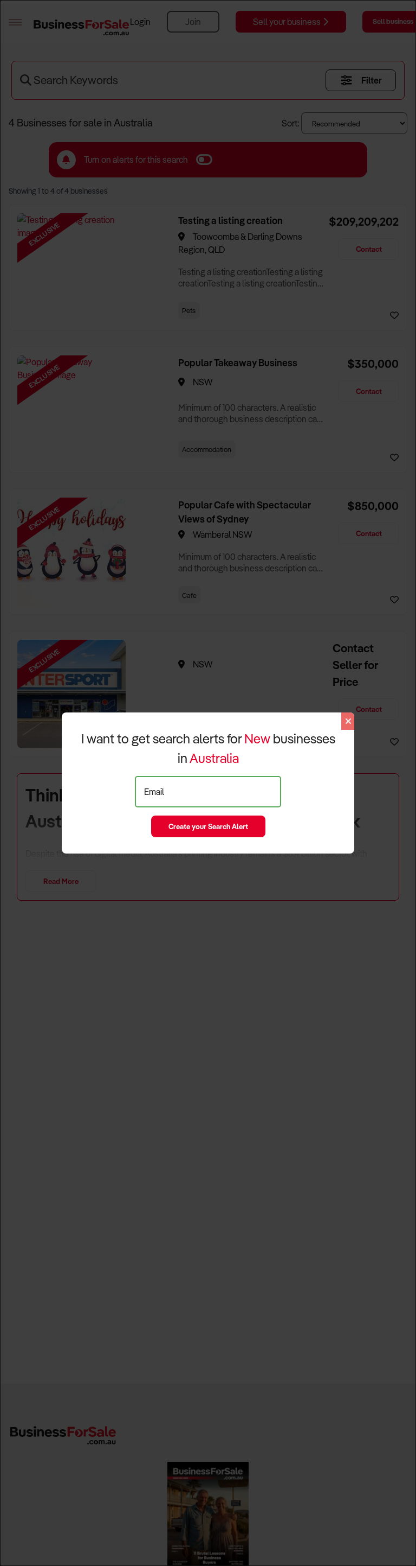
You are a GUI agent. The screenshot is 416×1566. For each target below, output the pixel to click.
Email (154, 791)
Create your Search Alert (208, 826)
